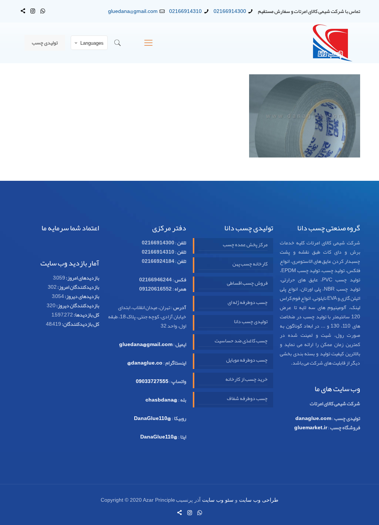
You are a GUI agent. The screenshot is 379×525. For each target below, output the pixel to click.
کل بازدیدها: (86, 314)
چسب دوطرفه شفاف (247, 398)
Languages (92, 43)
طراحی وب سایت (258, 500)
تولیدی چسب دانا (250, 321)
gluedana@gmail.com (133, 11)
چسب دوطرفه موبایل (246, 360)
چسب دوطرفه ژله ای (247, 302)
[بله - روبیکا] (23, 11)
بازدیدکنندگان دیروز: (77, 305)
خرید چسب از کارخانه (246, 379)
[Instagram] (33, 11)
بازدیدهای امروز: (82, 277)
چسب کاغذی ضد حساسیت (241, 341)
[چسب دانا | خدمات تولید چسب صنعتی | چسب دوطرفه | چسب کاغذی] (333, 43)
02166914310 (185, 11)
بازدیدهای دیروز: (81, 296)
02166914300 (230, 11)
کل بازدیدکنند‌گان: (80, 324)
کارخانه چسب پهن (249, 264)
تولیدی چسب (45, 42)
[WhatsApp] (43, 11)
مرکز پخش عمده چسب (245, 245)
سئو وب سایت (218, 500)
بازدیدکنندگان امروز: (78, 287)
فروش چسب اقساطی (247, 283)
